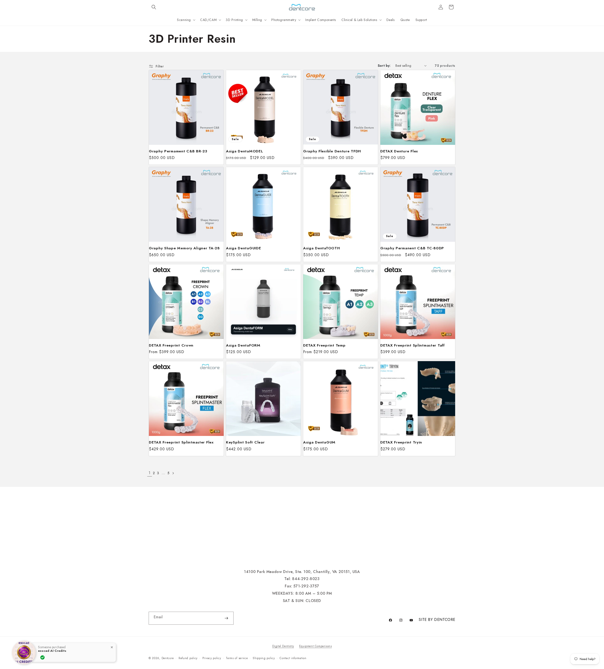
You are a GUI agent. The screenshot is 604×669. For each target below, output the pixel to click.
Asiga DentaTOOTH (321, 248)
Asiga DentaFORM (243, 345)
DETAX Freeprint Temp (324, 345)
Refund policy (188, 658)
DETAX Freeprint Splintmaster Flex (181, 442)
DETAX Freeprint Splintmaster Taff (412, 345)
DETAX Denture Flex (399, 151)
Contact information (293, 658)
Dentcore (168, 658)
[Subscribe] (226, 618)
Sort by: (384, 65)
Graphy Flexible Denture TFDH (332, 151)
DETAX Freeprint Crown (171, 345)
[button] (154, 7)
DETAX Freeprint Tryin (401, 442)
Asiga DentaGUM (319, 442)
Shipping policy (264, 658)
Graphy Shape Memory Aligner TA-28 (184, 248)
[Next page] (173, 473)
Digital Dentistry (283, 646)
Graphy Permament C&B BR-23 (178, 151)
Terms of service (237, 658)
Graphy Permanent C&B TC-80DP (412, 248)
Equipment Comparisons (315, 646)
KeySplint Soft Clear (245, 442)
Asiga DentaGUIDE (243, 248)
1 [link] (150, 473)
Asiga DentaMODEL (244, 151)
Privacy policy (211, 658)
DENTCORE (444, 619)
